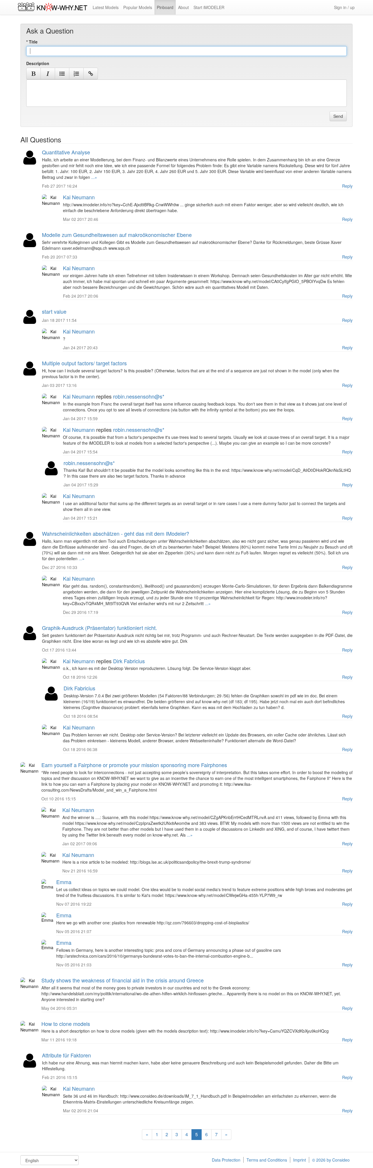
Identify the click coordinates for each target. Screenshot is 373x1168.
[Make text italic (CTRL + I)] (48, 73)
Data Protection (226, 1160)
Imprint (299, 1160)
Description (37, 63)
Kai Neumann (79, 197)
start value (54, 311)
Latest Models (106, 7)
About (183, 7)
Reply (347, 186)
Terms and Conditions (267, 1160)
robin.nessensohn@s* (138, 396)
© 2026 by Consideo (331, 1160)
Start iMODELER (208, 7)
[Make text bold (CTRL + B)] (33, 73)
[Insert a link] (90, 73)
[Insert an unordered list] (62, 73)
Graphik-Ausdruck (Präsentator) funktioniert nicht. (99, 627)
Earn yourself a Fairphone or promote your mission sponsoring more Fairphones (134, 765)
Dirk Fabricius (129, 661)
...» (93, 177)
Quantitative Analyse (66, 152)
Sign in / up (344, 7)
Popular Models (137, 7)
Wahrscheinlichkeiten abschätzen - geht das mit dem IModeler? (115, 533)
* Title (32, 42)
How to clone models (65, 1023)
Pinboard (165, 7)
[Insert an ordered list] (76, 73)
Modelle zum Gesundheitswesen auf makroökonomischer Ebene (117, 234)
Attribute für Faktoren (66, 1055)
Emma (63, 882)
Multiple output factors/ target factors (84, 363)
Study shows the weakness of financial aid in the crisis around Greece (122, 980)
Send (338, 116)
